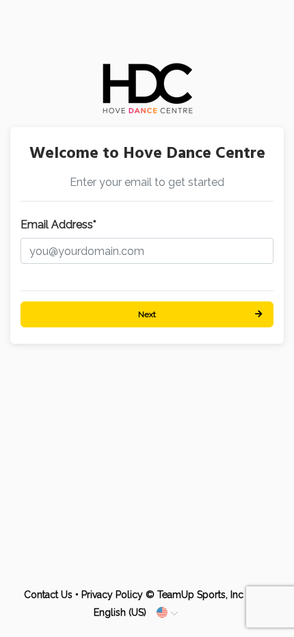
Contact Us (48, 594)
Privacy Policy (112, 594)
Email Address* (58, 224)
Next (147, 314)
